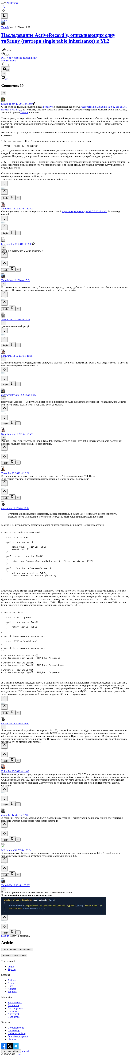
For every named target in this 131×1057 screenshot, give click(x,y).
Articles (11, 980)
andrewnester (8, 395)
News (11, 983)
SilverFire (6, 103)
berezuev (5, 244)
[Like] (4, 183)
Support (25, 1051)
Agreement (13, 1014)
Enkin (4, 771)
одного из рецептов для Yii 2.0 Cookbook (84, 211)
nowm (4, 508)
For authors (13, 1005)
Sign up (5, 935)
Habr (19, 1054)
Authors (12, 988)
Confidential (14, 1016)
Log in (11, 966)
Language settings (11, 1051)
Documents (13, 1011)
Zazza (4, 473)
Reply (5, 198)
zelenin (4, 319)
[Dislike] (4, 192)
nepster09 (48, 106)
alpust (4, 815)
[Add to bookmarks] (12, 197)
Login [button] (4, 20)
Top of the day (9, 949)
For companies (15, 1008)
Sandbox (12, 991)
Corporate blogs (16, 1027)
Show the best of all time (14, 955)
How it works (15, 1002)
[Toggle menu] (2, 3)
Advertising (13, 1030)
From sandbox (8, 60)
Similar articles (25, 949)
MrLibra (5, 850)
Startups (12, 1039)
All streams (12, 3)
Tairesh (5, 27)
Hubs (10, 986)
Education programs (18, 1036)
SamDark (6, 208)
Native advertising (17, 1033)
